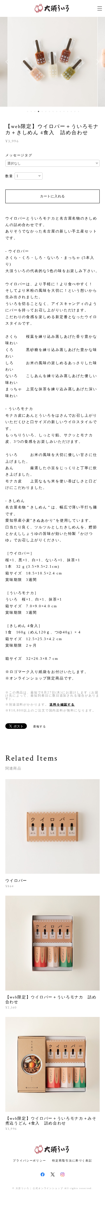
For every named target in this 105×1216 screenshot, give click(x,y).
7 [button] (49, 111)
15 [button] (78, 111)
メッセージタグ (18, 155)
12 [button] (67, 111)
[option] (52, 62)
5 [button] (42, 111)
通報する (39, 726)
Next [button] (96, 62)
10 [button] (60, 111)
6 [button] (45, 111)
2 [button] (31, 111)
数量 (9, 176)
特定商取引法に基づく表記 (72, 1160)
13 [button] (71, 111)
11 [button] (63, 111)
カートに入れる (52, 196)
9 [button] (56, 111)
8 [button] (52, 111)
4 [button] (38, 111)
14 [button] (74, 111)
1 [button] (27, 111)
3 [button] (34, 111)
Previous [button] (8, 62)
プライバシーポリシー (29, 1160)
